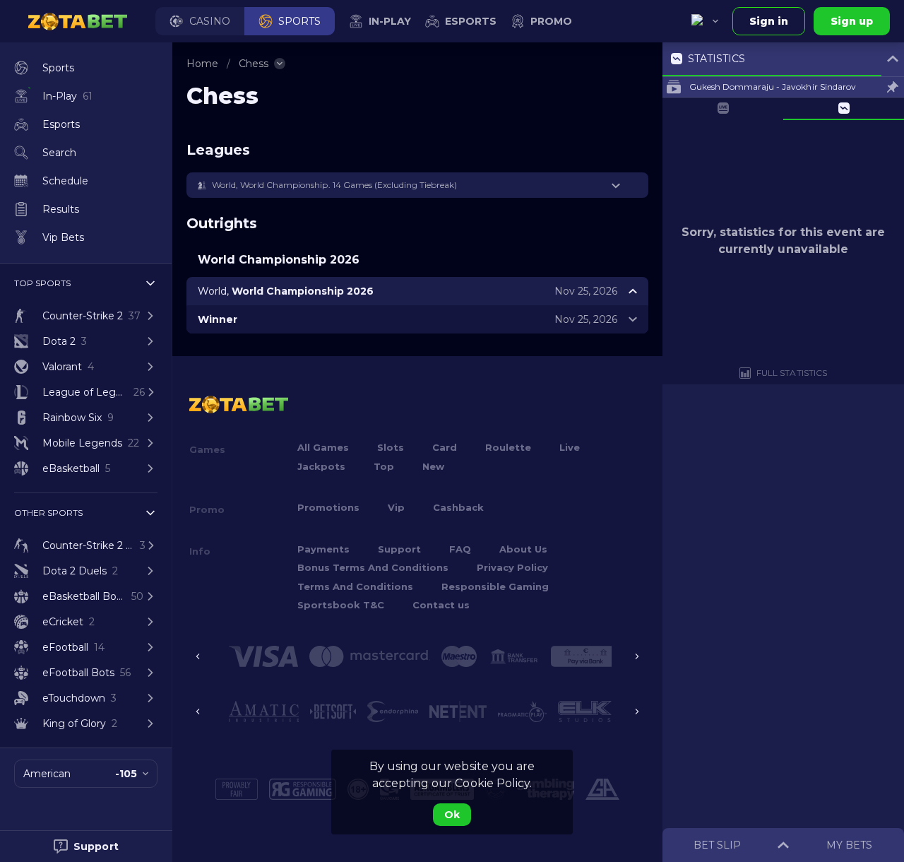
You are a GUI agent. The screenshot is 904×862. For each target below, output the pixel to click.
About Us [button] (523, 549)
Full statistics (791, 372)
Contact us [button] (441, 604)
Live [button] (569, 447)
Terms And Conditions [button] (355, 586)
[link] (77, 21)
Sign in (768, 21)
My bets (849, 845)
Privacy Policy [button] (512, 567)
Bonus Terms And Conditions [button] (372, 567)
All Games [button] (323, 447)
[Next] (637, 656)
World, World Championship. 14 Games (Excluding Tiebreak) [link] (334, 184)
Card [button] (444, 447)
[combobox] (704, 21)
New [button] (433, 466)
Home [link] (202, 63)
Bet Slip (717, 845)
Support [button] (399, 549)
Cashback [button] (458, 507)
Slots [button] (390, 447)
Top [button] (384, 466)
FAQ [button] (460, 549)
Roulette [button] (508, 447)
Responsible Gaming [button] (495, 586)
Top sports (42, 283)
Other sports (48, 512)
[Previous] (197, 656)
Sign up (852, 21)
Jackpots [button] (321, 466)
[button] (199, 21)
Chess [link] (253, 63)
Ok (452, 814)
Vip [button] (396, 507)
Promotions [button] (328, 507)
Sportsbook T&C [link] (340, 604)
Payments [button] (323, 549)
